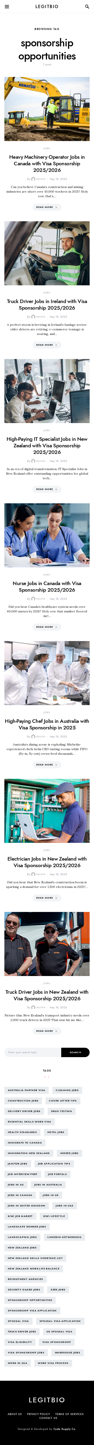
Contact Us (48, 1418)
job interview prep (23, 1174)
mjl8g (40, 179)
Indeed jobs (69, 1153)
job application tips (54, 1163)
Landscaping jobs (22, 1237)
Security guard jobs (24, 1289)
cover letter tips (63, 1100)
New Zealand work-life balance (33, 1268)
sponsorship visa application (32, 1310)
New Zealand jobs (22, 1247)
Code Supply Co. (65, 1429)
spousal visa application (60, 1321)
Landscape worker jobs (27, 1226)
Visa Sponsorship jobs (26, 1352)
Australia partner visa (26, 1090)
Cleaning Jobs (67, 1090)
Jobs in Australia (48, 1184)
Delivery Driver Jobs (24, 1111)
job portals (57, 1174)
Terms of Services (69, 1414)
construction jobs (23, 1100)
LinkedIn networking (64, 1237)
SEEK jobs (58, 1289)
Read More (44, 207)
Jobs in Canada (20, 1195)
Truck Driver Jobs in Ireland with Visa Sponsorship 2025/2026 (47, 304)
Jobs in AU (16, 1184)
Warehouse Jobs (67, 1352)
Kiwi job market (20, 1216)
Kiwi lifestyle (54, 1216)
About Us (15, 1414)
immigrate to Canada (25, 1142)
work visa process (53, 1363)
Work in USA (17, 1363)
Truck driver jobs (22, 1331)
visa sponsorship (56, 1342)
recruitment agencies (25, 1279)
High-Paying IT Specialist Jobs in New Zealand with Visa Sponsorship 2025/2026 (47, 445)
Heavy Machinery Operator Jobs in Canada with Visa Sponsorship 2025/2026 (47, 163)
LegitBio (47, 6)
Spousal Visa (18, 1321)
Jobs (47, 148)
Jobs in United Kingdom (26, 1205)
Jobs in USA (64, 1205)
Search (75, 1052)
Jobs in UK (51, 1195)
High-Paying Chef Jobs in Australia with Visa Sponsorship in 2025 (47, 724)
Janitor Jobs (18, 1163)
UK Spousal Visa (59, 1331)
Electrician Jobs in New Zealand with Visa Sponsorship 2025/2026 (47, 862)
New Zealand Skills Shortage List (35, 1258)
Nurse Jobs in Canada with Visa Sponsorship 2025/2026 (47, 586)
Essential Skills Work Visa (29, 1121)
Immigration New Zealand (29, 1153)
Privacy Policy (38, 1414)
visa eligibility (20, 1342)
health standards (22, 1132)
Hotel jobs (55, 1132)
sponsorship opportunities (30, 1300)
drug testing (61, 1111)
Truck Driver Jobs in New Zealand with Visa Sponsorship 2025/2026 (47, 995)
